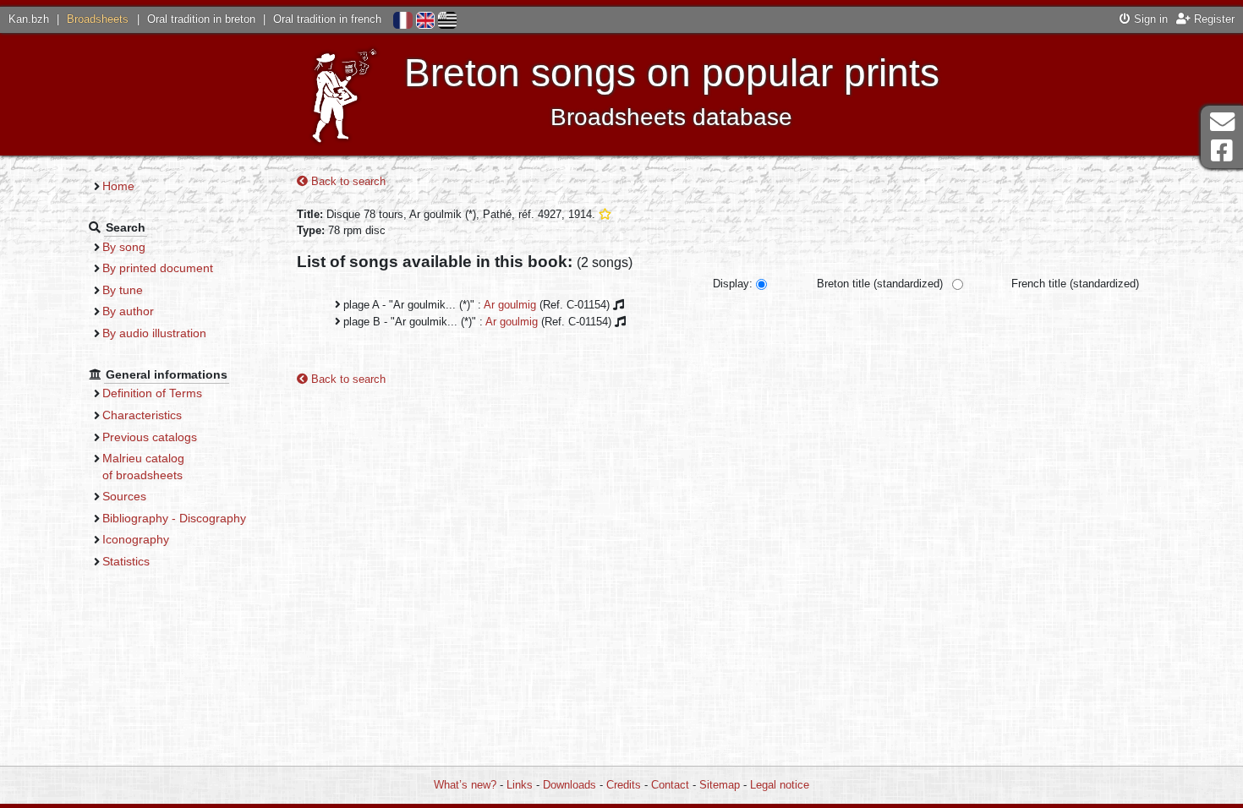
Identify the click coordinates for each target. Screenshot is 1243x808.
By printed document (157, 268)
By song (123, 247)
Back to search (347, 181)
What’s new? (465, 784)
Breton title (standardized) (880, 283)
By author (128, 311)
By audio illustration (154, 333)
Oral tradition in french (327, 19)
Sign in (1149, 19)
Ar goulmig (510, 304)
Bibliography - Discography (174, 518)
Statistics (126, 561)
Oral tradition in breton (201, 19)
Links (520, 784)
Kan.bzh (28, 19)
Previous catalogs (149, 437)
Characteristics (142, 415)
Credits (623, 784)
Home (118, 186)
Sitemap (719, 784)
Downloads (569, 784)
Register (1213, 19)
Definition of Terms (152, 393)
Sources (124, 496)
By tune (122, 290)
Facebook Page (1222, 151)
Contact (670, 784)
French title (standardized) (1075, 283)
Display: (733, 283)
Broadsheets (98, 19)
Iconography (135, 539)
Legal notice (779, 784)
